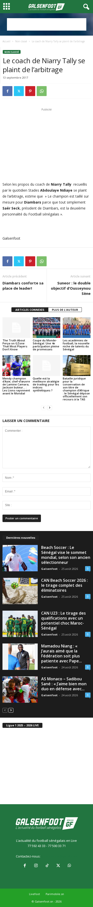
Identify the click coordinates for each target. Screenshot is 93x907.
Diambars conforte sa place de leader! (22, 285)
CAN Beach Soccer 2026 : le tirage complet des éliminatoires (64, 585)
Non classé (21, 41)
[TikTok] (47, 866)
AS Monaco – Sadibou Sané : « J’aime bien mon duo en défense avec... (64, 684)
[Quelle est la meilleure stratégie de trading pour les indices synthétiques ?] (47, 365)
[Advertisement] (46, 24)
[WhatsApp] (42, 91)
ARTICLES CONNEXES (29, 310)
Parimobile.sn (55, 894)
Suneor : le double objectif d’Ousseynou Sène (71, 288)
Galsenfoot (49, 569)
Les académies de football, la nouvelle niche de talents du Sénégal (76, 344)
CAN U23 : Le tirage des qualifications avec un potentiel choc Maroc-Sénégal (63, 620)
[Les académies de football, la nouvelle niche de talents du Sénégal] (77, 327)
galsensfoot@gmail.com (59, 856)
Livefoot (34, 894)
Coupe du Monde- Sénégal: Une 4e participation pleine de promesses (46, 344)
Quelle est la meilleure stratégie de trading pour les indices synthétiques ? (46, 384)
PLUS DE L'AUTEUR (65, 310)
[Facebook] (7, 91)
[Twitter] (19, 91)
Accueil (6, 41)
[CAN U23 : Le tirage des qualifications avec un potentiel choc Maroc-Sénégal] (20, 624)
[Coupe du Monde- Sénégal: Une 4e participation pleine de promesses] (47, 327)
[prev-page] (43, 407)
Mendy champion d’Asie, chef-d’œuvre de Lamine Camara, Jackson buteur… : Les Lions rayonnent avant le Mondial (16, 385)
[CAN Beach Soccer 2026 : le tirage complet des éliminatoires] (20, 591)
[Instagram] (35, 866)
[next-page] (49, 407)
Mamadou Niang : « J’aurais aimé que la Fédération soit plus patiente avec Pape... (61, 653)
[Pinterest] (30, 91)
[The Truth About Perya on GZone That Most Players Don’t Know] (16, 327)
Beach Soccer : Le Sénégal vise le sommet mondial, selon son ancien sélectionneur (65, 555)
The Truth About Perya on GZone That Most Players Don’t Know (14, 344)
